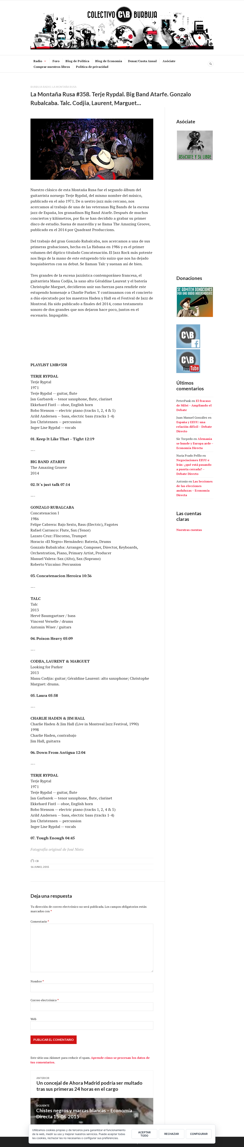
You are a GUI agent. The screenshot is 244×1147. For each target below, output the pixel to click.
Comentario (39, 921)
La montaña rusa (64, 86)
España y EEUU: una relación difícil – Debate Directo (194, 426)
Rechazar (171, 1133)
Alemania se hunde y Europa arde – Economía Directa (194, 443)
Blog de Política (77, 61)
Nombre (37, 981)
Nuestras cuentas (189, 530)
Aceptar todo (144, 1134)
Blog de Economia (108, 61)
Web (33, 1019)
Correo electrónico (44, 1000)
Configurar (199, 1133)
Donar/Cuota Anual (142, 61)
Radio (37, 61)
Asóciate (169, 61)
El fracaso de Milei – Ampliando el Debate (194, 405)
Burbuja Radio (40, 86)
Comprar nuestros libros (52, 67)
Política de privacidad (92, 67)
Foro (56, 61)
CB (37, 861)
